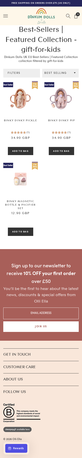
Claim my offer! (20, 245)
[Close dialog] (80, 209)
